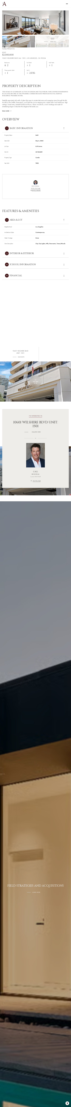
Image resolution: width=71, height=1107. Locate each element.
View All (53, 42)
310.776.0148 (36, 188)
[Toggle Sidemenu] (67, 4)
